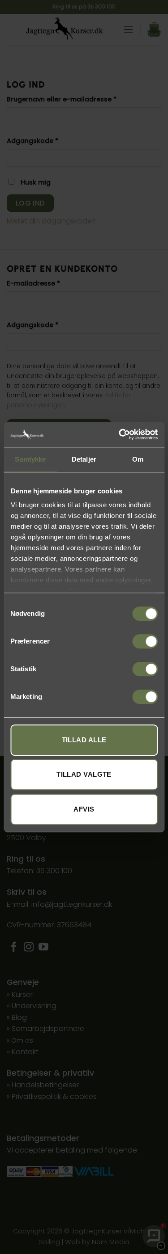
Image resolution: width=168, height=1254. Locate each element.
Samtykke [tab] (30, 459)
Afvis (83, 809)
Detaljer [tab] (84, 459)
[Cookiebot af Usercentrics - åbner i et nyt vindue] (120, 434)
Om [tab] (137, 459)
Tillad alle (84, 740)
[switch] (145, 641)
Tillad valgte (84, 774)
